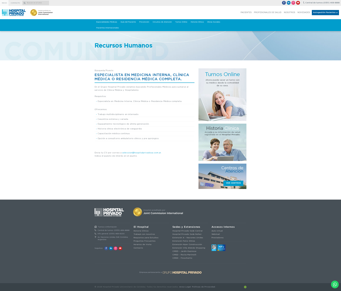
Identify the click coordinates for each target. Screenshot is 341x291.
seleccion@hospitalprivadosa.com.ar (141, 153)
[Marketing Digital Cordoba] (245, 287)
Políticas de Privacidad (203, 287)
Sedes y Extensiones (186, 227)
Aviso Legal (185, 287)
